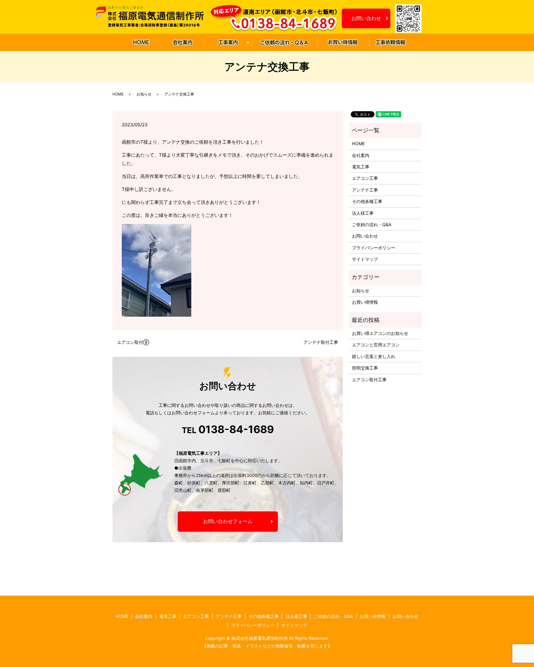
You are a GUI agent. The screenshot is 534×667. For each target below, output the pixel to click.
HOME (141, 42)
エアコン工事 (365, 178)
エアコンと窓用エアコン (376, 344)
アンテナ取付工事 (320, 342)
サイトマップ (365, 259)
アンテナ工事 (365, 189)
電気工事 (360, 166)
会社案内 (182, 42)
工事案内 (225, 42)
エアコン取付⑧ (133, 342)
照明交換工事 (365, 367)
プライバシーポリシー (373, 247)
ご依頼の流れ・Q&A (284, 42)
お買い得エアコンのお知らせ (380, 333)
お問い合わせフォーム (227, 521)
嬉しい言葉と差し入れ (373, 356)
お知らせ (390, 42)
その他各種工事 (367, 201)
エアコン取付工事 (369, 379)
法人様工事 (363, 213)
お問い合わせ (366, 18)
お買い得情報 (343, 42)
